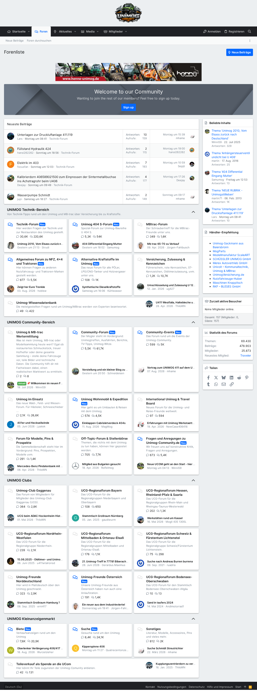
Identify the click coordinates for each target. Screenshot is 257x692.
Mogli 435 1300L (176, 521)
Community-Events (160, 332)
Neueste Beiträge (19, 124)
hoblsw (42, 290)
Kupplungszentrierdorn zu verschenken (181, 663)
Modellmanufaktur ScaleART (231, 255)
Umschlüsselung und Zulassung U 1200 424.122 (177, 285)
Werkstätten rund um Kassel (165, 518)
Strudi (45, 247)
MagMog (106, 426)
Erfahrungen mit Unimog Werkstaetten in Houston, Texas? (183, 423)
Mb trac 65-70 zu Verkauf (163, 243)
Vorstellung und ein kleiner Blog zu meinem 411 (111, 369)
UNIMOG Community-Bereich (31, 322)
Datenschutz (197, 686)
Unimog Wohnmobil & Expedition (104, 399)
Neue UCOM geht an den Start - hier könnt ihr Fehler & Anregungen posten (194, 464)
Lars (19, 138)
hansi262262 (25, 152)
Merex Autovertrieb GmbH (230, 263)
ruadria (171, 565)
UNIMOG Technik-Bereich (28, 210)
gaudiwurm (109, 519)
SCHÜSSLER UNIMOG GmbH (232, 259)
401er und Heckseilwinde (33, 422)
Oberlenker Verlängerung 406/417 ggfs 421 (44, 648)
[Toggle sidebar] (250, 41)
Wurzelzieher (45, 652)
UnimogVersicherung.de (228, 274)
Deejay (21, 185)
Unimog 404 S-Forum (96, 224)
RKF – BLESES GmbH (226, 286)
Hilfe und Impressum (220, 686)
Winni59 (41, 387)
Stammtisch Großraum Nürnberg (102, 515)
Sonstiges (153, 629)
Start (238, 686)
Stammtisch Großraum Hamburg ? (38, 602)
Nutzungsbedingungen (171, 686)
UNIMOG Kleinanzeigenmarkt (31, 619)
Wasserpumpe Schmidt (33, 195)
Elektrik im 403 (28, 163)
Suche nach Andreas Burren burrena (170, 561)
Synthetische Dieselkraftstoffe (101, 287)
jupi (19, 199)
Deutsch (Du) (13, 686)
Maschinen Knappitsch (228, 282)
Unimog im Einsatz (29, 399)
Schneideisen (115, 373)
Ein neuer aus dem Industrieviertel (103, 604)
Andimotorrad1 (175, 606)
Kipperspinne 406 (93, 646)
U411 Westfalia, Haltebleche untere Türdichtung (186, 302)
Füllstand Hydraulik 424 (34, 149)
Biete (20, 629)
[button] (28, 31)
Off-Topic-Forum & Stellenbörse (104, 438)
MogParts (219, 251)
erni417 (41, 606)
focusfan (22, 166)
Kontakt (150, 686)
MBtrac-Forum (156, 224)
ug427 (170, 288)
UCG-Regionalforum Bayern (101, 490)
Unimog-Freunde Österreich (101, 577)
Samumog (113, 247)
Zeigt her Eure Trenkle (31, 287)
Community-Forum (94, 332)
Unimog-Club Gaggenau (33, 490)
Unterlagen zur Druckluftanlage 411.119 (44, 135)
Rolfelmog (107, 467)
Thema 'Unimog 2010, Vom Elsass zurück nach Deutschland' (229, 134)
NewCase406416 (177, 426)
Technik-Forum (58, 138)
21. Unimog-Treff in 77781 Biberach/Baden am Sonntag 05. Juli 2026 (124, 561)
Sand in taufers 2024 (160, 602)
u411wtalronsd (46, 563)
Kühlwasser (114, 290)
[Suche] (249, 31)
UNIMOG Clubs (19, 480)
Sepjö (181, 166)
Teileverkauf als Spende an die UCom (43, 664)
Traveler (245, 355)
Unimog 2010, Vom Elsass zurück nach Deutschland (49, 243)
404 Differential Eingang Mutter (102, 243)
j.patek (41, 426)
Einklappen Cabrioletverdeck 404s (103, 423)
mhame (180, 138)
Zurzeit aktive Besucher (225, 301)
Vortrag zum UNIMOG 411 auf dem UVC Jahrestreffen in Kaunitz (187, 367)
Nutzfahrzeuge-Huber (227, 278)
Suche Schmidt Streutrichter (165, 648)
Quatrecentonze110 (118, 650)
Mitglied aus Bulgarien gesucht (101, 464)
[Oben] (245, 687)
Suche (85, 629)
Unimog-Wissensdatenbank (36, 303)
